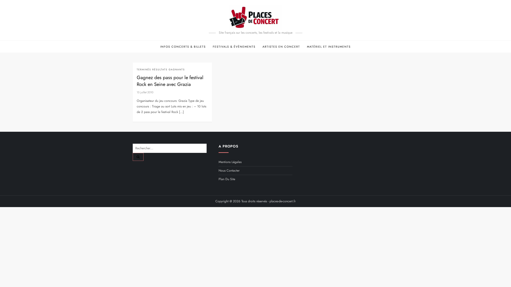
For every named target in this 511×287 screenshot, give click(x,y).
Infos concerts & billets (183, 47)
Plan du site (227, 179)
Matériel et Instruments (329, 47)
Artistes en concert (281, 47)
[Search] (138, 157)
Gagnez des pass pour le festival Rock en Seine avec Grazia (170, 81)
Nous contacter (229, 170)
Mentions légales (230, 162)
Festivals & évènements (234, 47)
